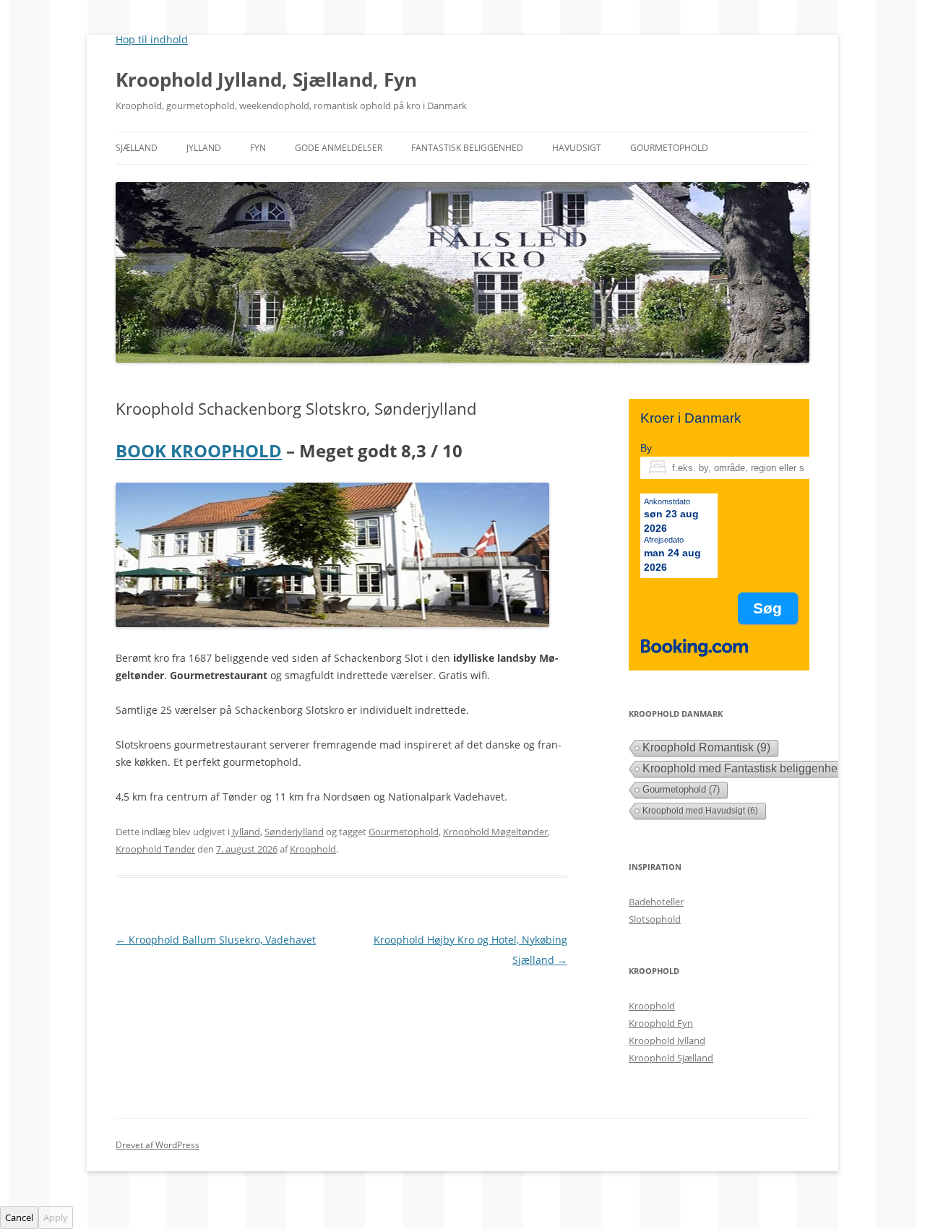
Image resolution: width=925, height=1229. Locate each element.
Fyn (258, 148)
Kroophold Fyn (661, 1023)
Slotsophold (655, 919)
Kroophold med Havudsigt (700, 811)
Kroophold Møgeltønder (495, 831)
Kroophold (313, 848)
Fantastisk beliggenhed (467, 148)
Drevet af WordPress (157, 1145)
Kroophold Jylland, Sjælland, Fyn (266, 79)
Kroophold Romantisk (706, 747)
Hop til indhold (152, 39)
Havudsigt (576, 148)
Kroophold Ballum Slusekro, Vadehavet (216, 939)
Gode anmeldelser (338, 148)
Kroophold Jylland (667, 1040)
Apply (55, 1217)
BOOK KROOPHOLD (199, 450)
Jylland (203, 148)
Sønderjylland (294, 831)
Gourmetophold (669, 148)
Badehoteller (656, 901)
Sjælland (137, 148)
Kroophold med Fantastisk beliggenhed (751, 768)
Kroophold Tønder (155, 848)
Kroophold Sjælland (671, 1057)
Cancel (19, 1217)
